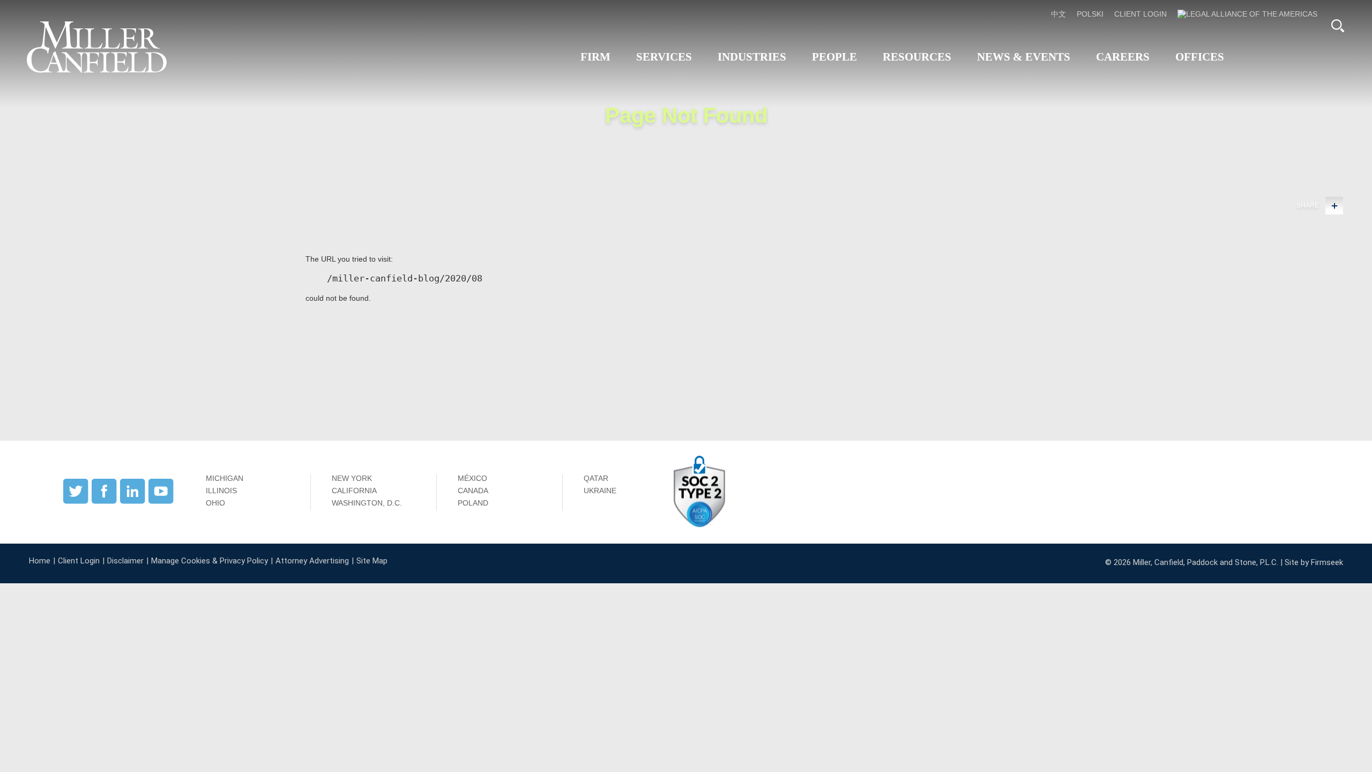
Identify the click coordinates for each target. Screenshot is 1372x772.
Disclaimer (125, 561)
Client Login (1140, 14)
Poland (473, 503)
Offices (1199, 56)
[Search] (1337, 25)
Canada (473, 490)
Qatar (596, 478)
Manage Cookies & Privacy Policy (209, 561)
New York (352, 478)
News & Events (1023, 56)
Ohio (215, 503)
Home (39, 561)
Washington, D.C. (367, 503)
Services (664, 56)
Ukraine (600, 490)
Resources (917, 56)
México (472, 478)
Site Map (371, 561)
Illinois (221, 490)
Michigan (224, 478)
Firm (595, 56)
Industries (752, 56)
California (354, 490)
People (834, 56)
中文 (1058, 14)
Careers (1123, 56)
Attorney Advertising (312, 561)
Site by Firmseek (1314, 562)
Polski (1090, 14)
